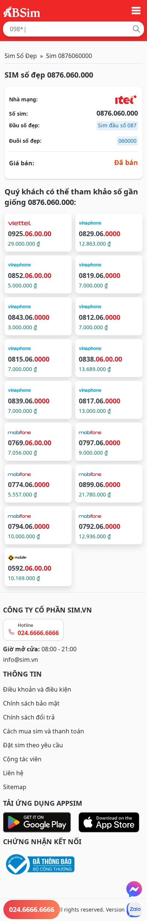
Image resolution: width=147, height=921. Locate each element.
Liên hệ (13, 773)
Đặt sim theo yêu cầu (33, 745)
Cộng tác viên (22, 759)
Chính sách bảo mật (31, 703)
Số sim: (18, 113)
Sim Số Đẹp (21, 56)
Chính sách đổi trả (29, 717)
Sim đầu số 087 (117, 125)
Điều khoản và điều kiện (37, 689)
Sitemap (14, 787)
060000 (127, 140)
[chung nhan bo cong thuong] (73, 865)
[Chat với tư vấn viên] (134, 889)
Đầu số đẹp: (24, 125)
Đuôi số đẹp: (25, 140)
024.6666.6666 (38, 633)
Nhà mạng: (23, 99)
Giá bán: (21, 163)
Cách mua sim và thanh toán (43, 731)
